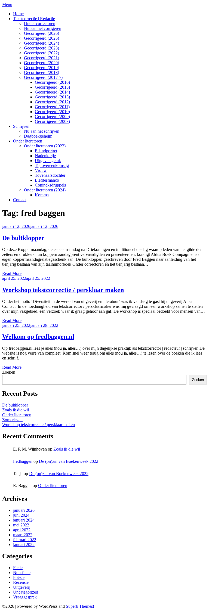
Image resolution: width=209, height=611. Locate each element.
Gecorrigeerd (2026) (41, 33)
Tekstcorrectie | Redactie (34, 18)
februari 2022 (24, 539)
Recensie (21, 582)
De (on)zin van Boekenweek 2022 (68, 461)
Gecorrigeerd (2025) (41, 38)
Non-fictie (21, 572)
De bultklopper (23, 237)
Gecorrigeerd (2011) (52, 106)
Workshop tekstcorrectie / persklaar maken (63, 289)
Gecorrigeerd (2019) (41, 67)
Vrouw (41, 170)
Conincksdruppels (50, 185)
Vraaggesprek (25, 597)
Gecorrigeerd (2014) (52, 92)
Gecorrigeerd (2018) (41, 72)
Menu (7, 4)
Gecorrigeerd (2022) (41, 53)
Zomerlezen (12, 419)
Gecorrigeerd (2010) (52, 111)
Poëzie (18, 577)
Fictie (18, 567)
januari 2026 (24, 510)
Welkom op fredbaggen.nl (38, 336)
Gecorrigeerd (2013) (52, 97)
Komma (42, 195)
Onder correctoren (39, 23)
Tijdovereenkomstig (52, 165)
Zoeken (8, 372)
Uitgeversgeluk (48, 160)
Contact (19, 199)
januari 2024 (24, 520)
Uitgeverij (21, 587)
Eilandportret (46, 150)
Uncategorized (25, 592)
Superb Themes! (80, 606)
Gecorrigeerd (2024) (41, 43)
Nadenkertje (45, 155)
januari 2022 (24, 544)
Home (18, 13)
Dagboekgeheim (38, 136)
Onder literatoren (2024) (45, 190)
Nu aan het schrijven (41, 131)
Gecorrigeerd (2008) (52, 121)
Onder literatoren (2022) (45, 146)
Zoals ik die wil (15, 410)
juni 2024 (21, 515)
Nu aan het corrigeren (42, 28)
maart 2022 (22, 534)
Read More (11, 273)
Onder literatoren (27, 141)
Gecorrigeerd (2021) (41, 57)
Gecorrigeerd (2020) (41, 62)
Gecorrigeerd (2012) (52, 102)
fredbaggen (22, 461)
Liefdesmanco (47, 180)
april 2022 (21, 530)
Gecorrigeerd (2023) (41, 48)
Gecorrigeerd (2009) (52, 116)
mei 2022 (21, 525)
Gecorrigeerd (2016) (52, 82)
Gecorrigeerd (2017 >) (43, 77)
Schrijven (21, 126)
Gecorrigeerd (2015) (52, 87)
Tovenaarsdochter (50, 175)
